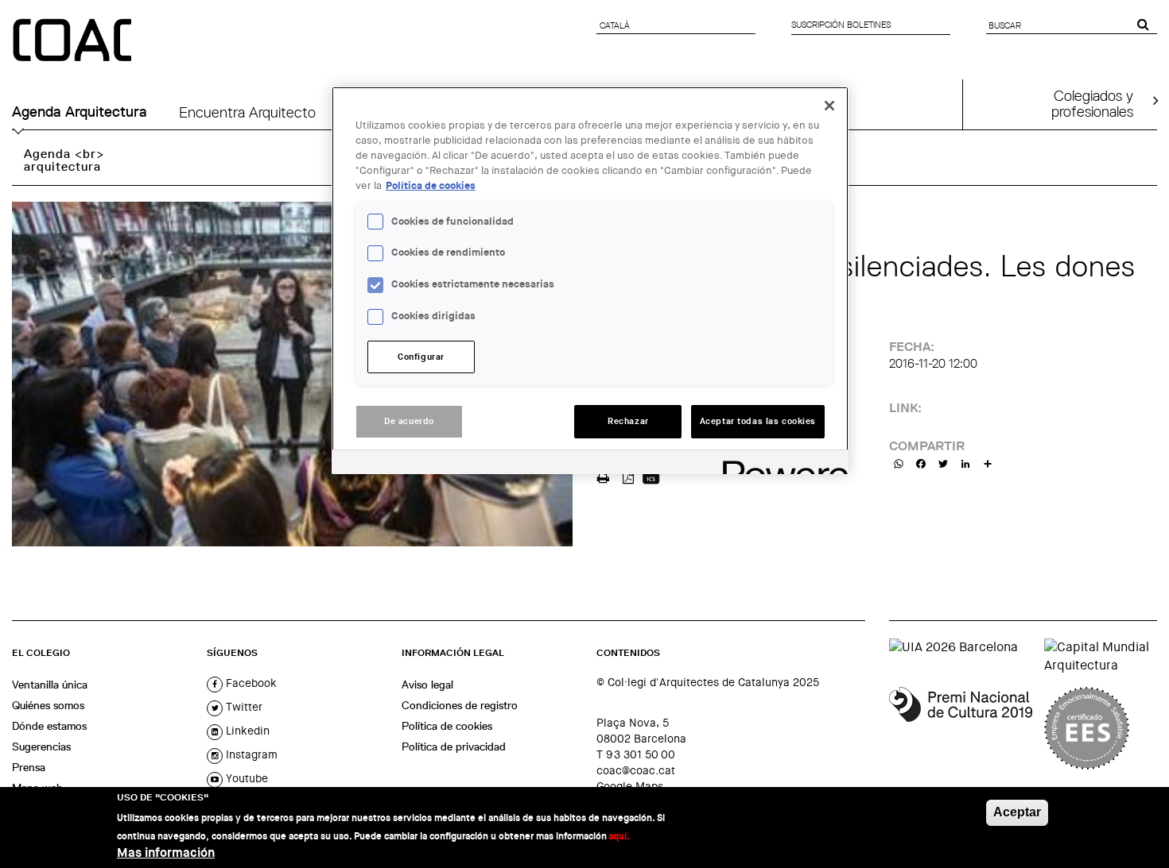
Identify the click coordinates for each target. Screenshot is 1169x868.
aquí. (619, 835)
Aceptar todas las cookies (758, 421)
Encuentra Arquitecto (247, 112)
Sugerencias (41, 746)
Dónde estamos (49, 726)
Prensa (28, 767)
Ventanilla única (49, 684)
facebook (250, 683)
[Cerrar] (829, 105)
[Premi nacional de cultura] (960, 728)
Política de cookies (447, 726)
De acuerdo (409, 421)
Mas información (166, 852)
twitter (242, 707)
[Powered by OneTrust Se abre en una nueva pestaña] (780, 464)
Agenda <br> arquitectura (64, 160)
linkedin (246, 730)
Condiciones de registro (460, 705)
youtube (245, 778)
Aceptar (1017, 812)
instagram (250, 754)
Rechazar (628, 421)
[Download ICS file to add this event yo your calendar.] (651, 476)
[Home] (74, 41)
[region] (590, 280)
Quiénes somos (48, 705)
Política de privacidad (454, 746)
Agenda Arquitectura (79, 112)
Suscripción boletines (841, 24)
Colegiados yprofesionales (1092, 103)
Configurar (421, 357)
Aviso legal (427, 684)
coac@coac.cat (635, 770)
